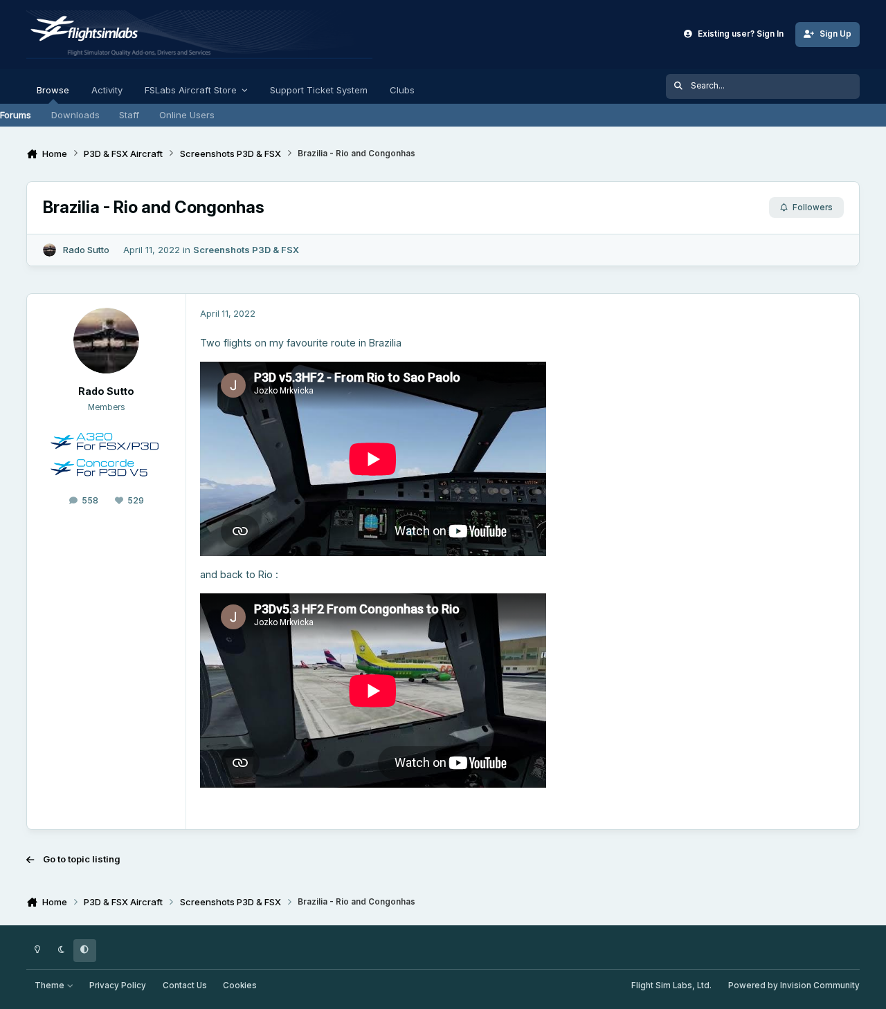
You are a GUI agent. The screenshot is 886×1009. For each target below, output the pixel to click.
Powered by (794, 985)
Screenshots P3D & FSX (246, 249)
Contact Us (185, 985)
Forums (15, 114)
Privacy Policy (117, 985)
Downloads (75, 114)
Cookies (240, 985)
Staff (129, 114)
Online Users (187, 114)
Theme (50, 985)
